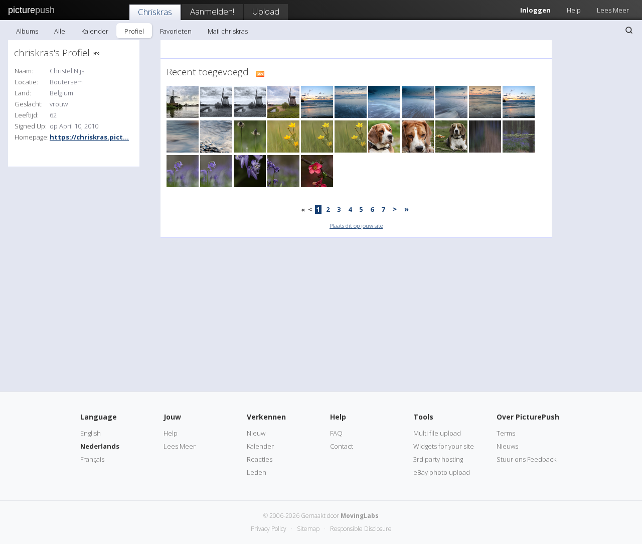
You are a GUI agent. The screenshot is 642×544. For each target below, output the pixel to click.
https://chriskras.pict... (89, 137)
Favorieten (176, 31)
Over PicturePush (528, 417)
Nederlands (99, 446)
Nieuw (256, 433)
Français (92, 459)
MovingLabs (360, 515)
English (90, 433)
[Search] (629, 30)
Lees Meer (613, 10)
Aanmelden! (212, 11)
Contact (341, 446)
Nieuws (507, 446)
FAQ (336, 433)
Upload (265, 11)
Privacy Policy (268, 528)
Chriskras (155, 12)
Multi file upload (437, 433)
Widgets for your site (443, 446)
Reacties (259, 459)
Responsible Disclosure (361, 528)
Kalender (94, 31)
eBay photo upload (441, 472)
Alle (59, 31)
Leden (256, 472)
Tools (423, 417)
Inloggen (535, 10)
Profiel (134, 31)
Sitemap (308, 528)
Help (574, 10)
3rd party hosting (438, 459)
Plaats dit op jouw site (356, 225)
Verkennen (266, 417)
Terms (506, 433)
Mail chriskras (228, 31)
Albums (27, 31)
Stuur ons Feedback (526, 459)
